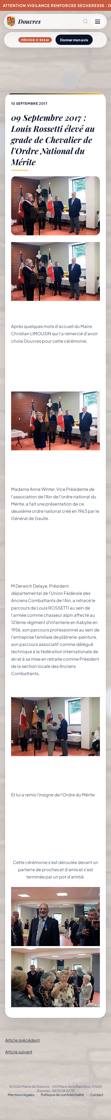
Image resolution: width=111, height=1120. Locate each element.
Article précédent (22, 1040)
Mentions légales (21, 1095)
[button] (66, 21)
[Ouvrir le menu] (97, 22)
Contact (96, 1095)
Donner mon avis (74, 40)
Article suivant (18, 1051)
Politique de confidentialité (62, 1095)
